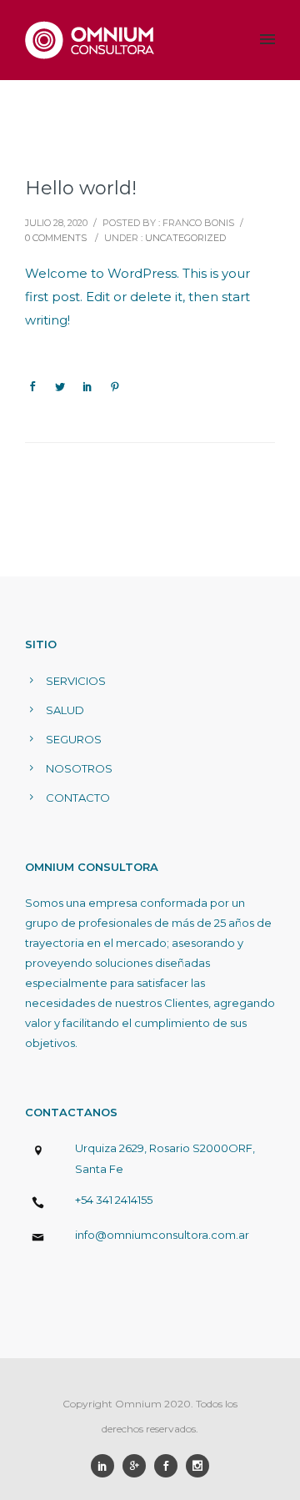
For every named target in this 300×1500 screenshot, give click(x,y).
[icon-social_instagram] (197, 1465)
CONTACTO (78, 797)
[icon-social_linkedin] (106, 1465)
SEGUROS (74, 739)
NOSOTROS (79, 768)
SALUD (65, 710)
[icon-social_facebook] (170, 1465)
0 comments (56, 238)
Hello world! (81, 188)
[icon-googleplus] (138, 1465)
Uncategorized (185, 238)
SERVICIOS (76, 680)
